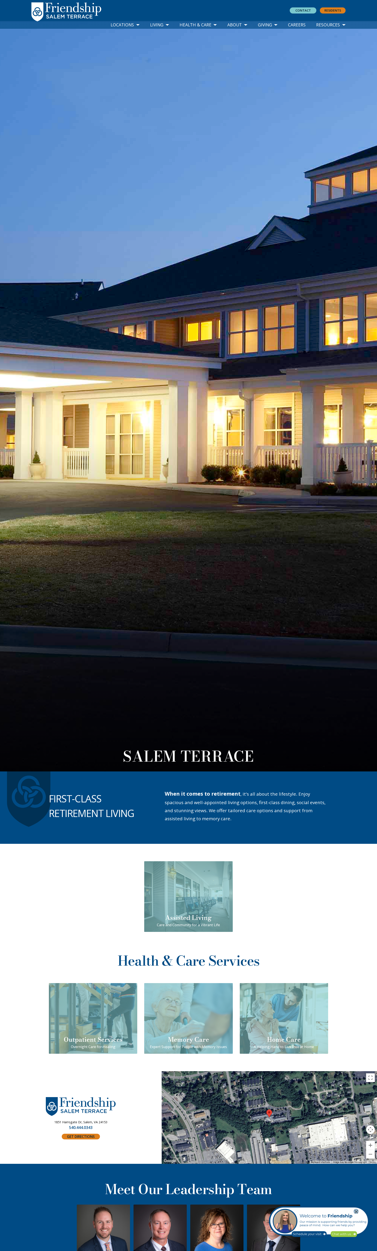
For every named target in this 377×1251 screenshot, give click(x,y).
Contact (303, 10)
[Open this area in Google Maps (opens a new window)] (170, 1161)
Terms (372, 1162)
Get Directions (81, 1136)
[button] (125, 25)
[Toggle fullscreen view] (370, 1077)
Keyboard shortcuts (320, 1162)
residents (332, 10)
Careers (297, 25)
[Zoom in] (370, 1145)
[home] (69, 10)
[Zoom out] (370, 1154)
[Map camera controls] (370, 1129)
